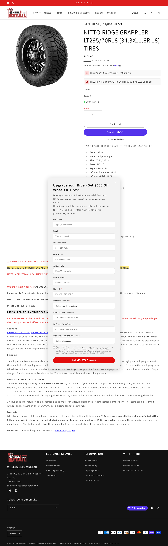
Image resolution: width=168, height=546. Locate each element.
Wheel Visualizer (130, 460)
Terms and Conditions (94, 475)
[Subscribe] (56, 507)
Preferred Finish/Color (63, 324)
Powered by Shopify (36, 543)
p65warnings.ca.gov (64, 430)
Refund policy (52, 543)
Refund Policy (91, 465)
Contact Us (51, 475)
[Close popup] (115, 182)
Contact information (111, 543)
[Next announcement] (114, 3)
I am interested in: (61, 300)
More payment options (115, 139)
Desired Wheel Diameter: (64, 312)
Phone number (60, 242)
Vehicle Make (59, 266)
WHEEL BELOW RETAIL (18, 332)
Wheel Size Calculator (133, 470)
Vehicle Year (59, 254)
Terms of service (92, 480)
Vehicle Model (59, 277)
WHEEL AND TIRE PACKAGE (45, 332)
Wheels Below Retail (20, 543)
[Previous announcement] (54, 3)
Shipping (87, 60)
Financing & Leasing (55, 470)
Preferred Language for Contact (67, 336)
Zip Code (57, 289)
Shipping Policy (92, 470)
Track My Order (53, 465)
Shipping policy (94, 543)
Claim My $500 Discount (84, 360)
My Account (51, 460)
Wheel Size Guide (131, 465)
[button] (36, 13)
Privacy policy (65, 543)
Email (56, 231)
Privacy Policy (91, 460)
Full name (58, 219)
